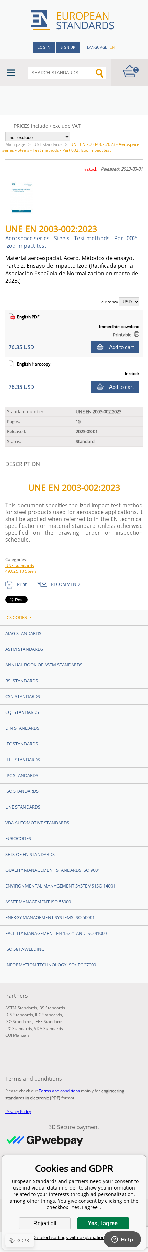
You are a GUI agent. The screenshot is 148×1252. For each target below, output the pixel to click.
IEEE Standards (22, 759)
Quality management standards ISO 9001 (52, 870)
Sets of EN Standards (30, 854)
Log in (44, 47)
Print (22, 584)
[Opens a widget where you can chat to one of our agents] (122, 1240)
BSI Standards (21, 680)
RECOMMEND (65, 584)
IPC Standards (21, 775)
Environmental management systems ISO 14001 (60, 886)
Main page (15, 144)
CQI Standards (22, 712)
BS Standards (52, 1008)
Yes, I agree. (103, 1223)
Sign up (68, 47)
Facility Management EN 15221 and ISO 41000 (56, 933)
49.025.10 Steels (21, 571)
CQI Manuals (17, 1035)
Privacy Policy (18, 1111)
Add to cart (121, 347)
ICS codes (16, 617)
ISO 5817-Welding (24, 949)
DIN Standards (22, 728)
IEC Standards (21, 744)
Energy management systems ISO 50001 (50, 917)
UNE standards (47, 144)
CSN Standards (22, 696)
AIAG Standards (23, 633)
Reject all (44, 1223)
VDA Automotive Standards (37, 823)
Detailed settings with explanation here (74, 1237)
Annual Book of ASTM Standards (43, 665)
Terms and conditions (59, 1091)
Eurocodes (18, 838)
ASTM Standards (24, 649)
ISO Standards (22, 791)
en (112, 47)
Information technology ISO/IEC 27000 (50, 965)
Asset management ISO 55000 (38, 902)
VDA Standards (48, 1028)
